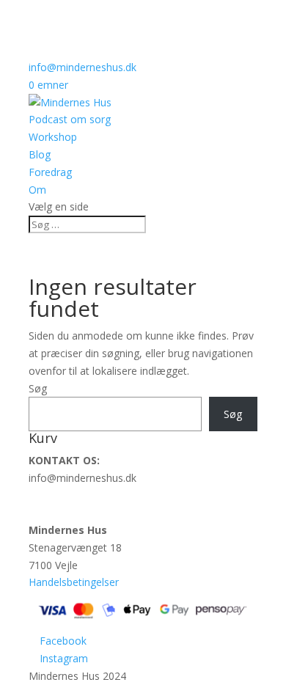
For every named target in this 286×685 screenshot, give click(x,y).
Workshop (53, 137)
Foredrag (50, 172)
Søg (38, 388)
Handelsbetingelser (74, 582)
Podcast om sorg (70, 119)
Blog (40, 154)
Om (37, 190)
